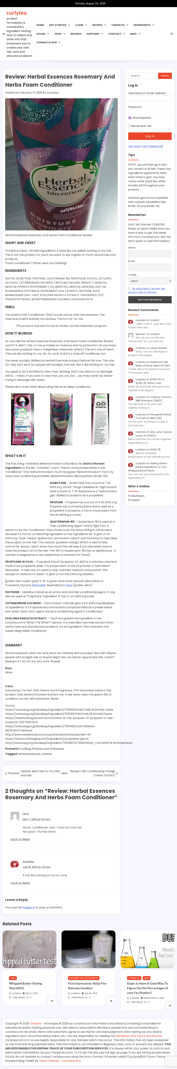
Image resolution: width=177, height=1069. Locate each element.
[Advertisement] (26, 502)
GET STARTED (57, 25)
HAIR (13, 978)
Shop (58, 34)
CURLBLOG (118, 25)
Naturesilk (38, 585)
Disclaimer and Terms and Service (139, 1036)
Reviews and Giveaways (48, 749)
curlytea (17, 12)
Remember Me (140, 126)
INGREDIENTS (142, 25)
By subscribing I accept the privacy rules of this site (146, 290)
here (69, 585)
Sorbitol (154, 320)
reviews (46, 754)
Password (134, 107)
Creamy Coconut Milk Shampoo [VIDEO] (153, 398)
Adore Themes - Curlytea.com (60, 1061)
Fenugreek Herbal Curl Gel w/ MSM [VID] (153, 416)
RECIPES (97, 25)
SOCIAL (41, 34)
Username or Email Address (147, 93)
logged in (29, 907)
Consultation (46, 42)
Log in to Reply (20, 839)
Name (131, 247)
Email (131, 261)
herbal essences (29, 754)
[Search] (171, 33)
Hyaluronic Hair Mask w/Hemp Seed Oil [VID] (153, 363)
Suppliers (93, 34)
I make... (133, 274)
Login (79, 25)
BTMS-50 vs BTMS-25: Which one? (150, 381)
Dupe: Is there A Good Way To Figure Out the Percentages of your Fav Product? (147, 988)
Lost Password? (152, 146)
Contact (114, 34)
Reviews (76, 34)
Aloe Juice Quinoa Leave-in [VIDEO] (154, 433)
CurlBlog (25, 749)
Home (40, 25)
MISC (133, 34)
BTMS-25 (155, 449)
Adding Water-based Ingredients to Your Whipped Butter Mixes (148, 467)
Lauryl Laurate (158, 348)
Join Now (134, 146)
